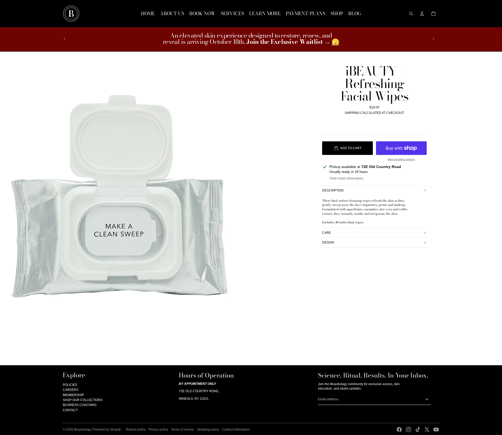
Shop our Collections (82, 400)
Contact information (236, 429)
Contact (70, 410)
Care (326, 232)
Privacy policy (158, 429)
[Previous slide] (64, 38)
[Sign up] (426, 399)
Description (333, 190)
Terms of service (182, 429)
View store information (346, 178)
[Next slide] (433, 38)
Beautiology (82, 429)
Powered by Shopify (106, 429)
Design (328, 242)
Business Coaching (79, 405)
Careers (70, 390)
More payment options (401, 159)
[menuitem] (148, 13)
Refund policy (136, 429)
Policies (70, 385)
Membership (73, 395)
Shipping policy (208, 429)
